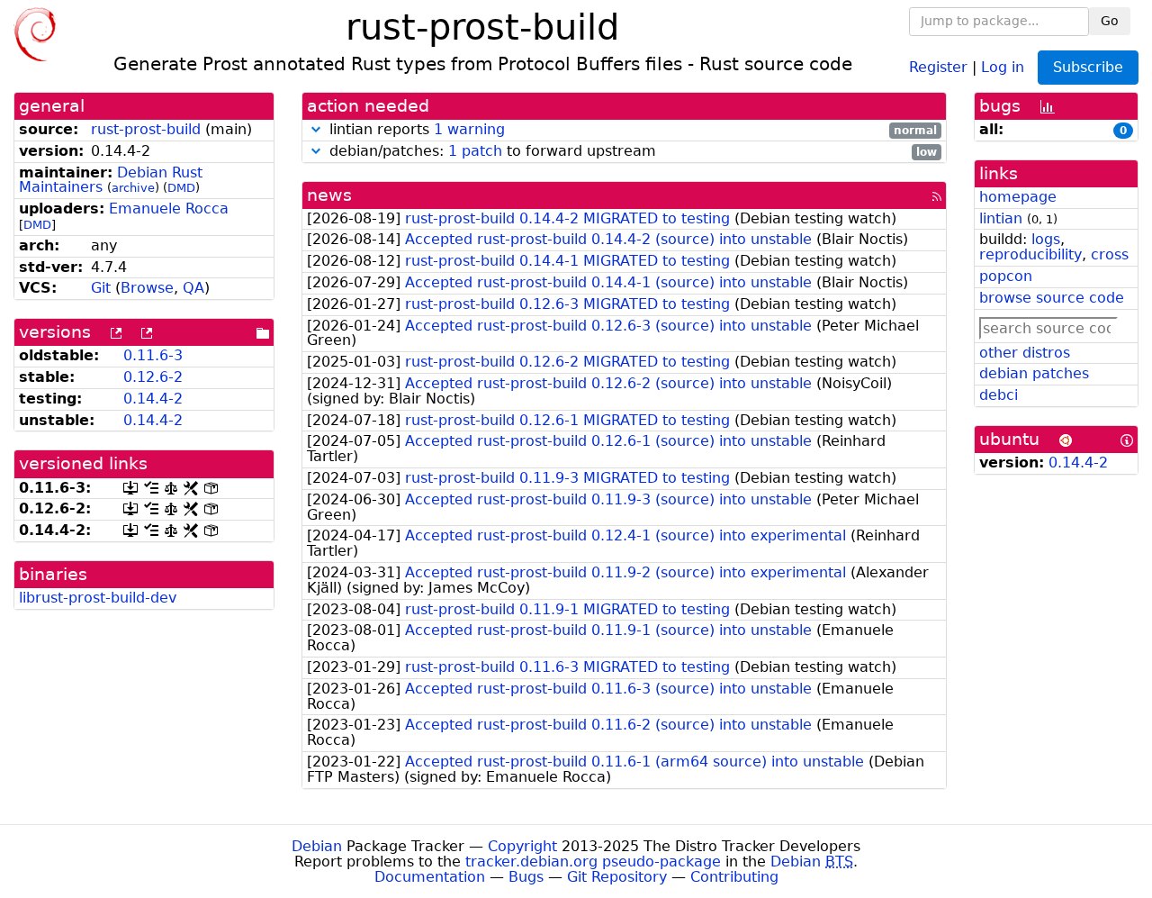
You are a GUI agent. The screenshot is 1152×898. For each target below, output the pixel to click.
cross (1110, 254)
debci (998, 395)
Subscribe (1088, 67)
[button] (315, 129)
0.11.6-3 (153, 355)
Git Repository (617, 876)
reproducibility (1030, 254)
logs (1045, 239)
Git (101, 287)
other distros (1024, 352)
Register (938, 66)
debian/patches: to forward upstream (631, 151)
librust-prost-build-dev (97, 597)
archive (133, 188)
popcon (1005, 276)
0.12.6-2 (153, 377)
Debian (317, 846)
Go (1110, 21)
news (329, 195)
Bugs (526, 876)
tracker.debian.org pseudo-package (593, 861)
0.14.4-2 (153, 398)
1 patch (475, 150)
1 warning (469, 129)
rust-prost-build (146, 129)
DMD (181, 188)
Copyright (522, 846)
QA (193, 287)
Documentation (429, 876)
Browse (147, 287)
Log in (1002, 66)
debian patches (1034, 373)
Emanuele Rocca (169, 208)
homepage (1018, 196)
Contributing (734, 876)
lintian (1000, 218)
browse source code (1051, 297)
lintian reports (631, 130)
